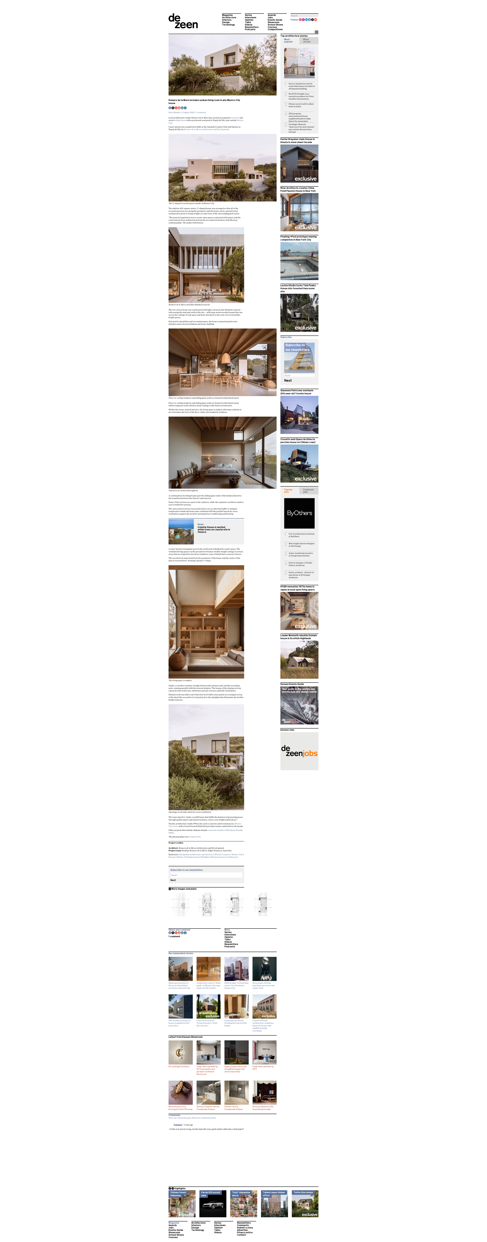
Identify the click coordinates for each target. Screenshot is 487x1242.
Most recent (307, 40)
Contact (241, 1235)
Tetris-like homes (303, 1192)
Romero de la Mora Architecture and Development (206, 129)
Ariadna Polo (195, 836)
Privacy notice (245, 1232)
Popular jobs (288, 491)
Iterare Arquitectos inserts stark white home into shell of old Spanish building (302, 86)
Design (226, 22)
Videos (248, 25)
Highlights (180, 1188)
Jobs (270, 17)
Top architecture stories (294, 36)
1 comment (201, 112)
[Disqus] (223, 1152)
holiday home (180, 120)
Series (248, 15)
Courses (272, 27)
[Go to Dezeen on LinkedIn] (306, 20)
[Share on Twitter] (173, 108)
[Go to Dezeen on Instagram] (303, 20)
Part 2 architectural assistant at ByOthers (302, 535)
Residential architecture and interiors (196, 854)
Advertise (242, 1230)
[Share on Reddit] (179, 108)
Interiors (226, 20)
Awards (272, 15)
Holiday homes (192, 857)
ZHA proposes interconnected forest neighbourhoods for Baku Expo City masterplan (300, 117)
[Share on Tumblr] (185, 108)
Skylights (205, 857)
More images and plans (184, 889)
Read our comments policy (204, 1117)
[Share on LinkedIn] (182, 108)
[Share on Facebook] (170, 108)
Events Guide (275, 20)
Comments (243, 1225)
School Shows (275, 25)
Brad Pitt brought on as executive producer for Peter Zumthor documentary (301, 96)
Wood (217, 854)
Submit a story (245, 1228)
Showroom (273, 22)
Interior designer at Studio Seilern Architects (300, 564)
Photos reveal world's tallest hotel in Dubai (301, 105)
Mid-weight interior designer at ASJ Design (302, 544)
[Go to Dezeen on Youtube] (315, 20)
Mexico (180, 857)
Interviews (250, 17)
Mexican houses (218, 857)
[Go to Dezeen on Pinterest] (300, 20)
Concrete (226, 854)
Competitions (275, 29)
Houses (172, 857)
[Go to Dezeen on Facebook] (309, 20)
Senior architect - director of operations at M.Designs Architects (301, 575)
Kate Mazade (174, 112)
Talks (248, 22)
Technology (228, 25)
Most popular (288, 40)
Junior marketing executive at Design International (301, 554)
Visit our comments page (180, 1117)
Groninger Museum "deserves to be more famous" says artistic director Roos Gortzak (302, 128)
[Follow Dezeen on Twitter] (312, 20)
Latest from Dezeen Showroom (186, 1037)
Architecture (229, 17)
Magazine (227, 15)
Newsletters (252, 27)
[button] (316, 32)
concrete (235, 117)
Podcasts (250, 29)
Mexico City (237, 854)
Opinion (249, 20)
